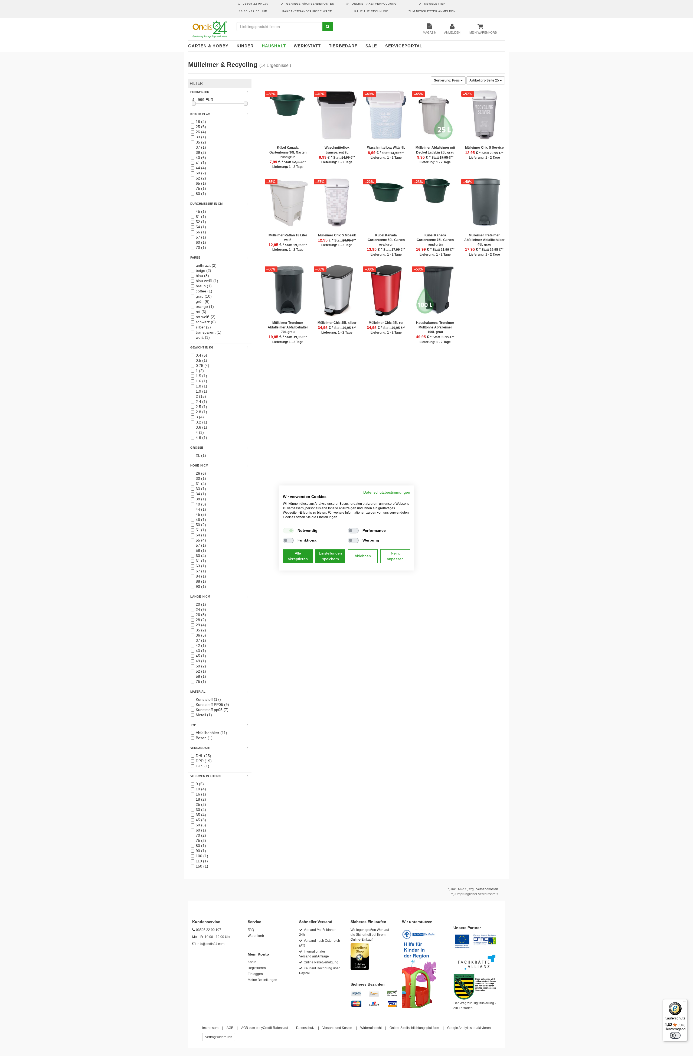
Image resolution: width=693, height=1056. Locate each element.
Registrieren (257, 968)
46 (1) (201, 520)
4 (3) (200, 432)
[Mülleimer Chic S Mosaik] (337, 205)
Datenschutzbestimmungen (386, 492)
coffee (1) (204, 291)
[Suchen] (327, 26)
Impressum (210, 1028)
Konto (252, 962)
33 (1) (201, 137)
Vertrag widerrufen (218, 1037)
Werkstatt (307, 46)
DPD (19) (204, 761)
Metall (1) (204, 715)
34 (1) (201, 494)
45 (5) (201, 514)
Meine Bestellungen (262, 980)
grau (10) (204, 296)
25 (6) (201, 127)
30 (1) (201, 478)
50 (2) (201, 173)
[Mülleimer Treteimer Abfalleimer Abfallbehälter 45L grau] (484, 205)
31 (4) (201, 483)
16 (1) (201, 794)
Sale (371, 46)
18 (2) (201, 799)
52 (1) (201, 222)
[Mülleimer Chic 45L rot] (386, 293)
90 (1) (201, 586)
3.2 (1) (201, 422)
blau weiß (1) (207, 281)
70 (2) (201, 835)
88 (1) (201, 581)
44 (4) (201, 168)
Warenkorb (256, 936)
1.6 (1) (201, 381)
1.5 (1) (201, 376)
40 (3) (201, 504)
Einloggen (255, 974)
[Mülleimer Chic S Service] (484, 117)
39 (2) (201, 152)
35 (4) (201, 815)
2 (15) (201, 396)
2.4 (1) (201, 401)
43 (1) (201, 651)
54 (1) (201, 227)
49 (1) (201, 661)
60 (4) (201, 556)
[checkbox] (288, 530)
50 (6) (201, 825)
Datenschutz (305, 1028)
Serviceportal (403, 46)
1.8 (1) (201, 386)
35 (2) (201, 142)
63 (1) (201, 566)
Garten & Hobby (208, 46)
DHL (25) (203, 756)
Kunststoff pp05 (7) (212, 710)
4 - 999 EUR (202, 100)
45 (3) (201, 820)
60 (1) (201, 242)
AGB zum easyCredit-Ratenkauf (264, 1028)
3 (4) (200, 417)
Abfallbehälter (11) (211, 733)
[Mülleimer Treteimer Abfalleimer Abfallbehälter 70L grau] (288, 293)
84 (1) (201, 576)
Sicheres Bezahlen (368, 984)
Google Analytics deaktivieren (469, 1028)
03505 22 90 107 (208, 930)
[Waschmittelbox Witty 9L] (386, 117)
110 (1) (202, 861)
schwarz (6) (206, 322)
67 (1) (201, 571)
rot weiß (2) (205, 317)
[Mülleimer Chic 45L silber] (337, 293)
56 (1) (201, 232)
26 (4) (201, 132)
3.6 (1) (201, 427)
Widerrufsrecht (371, 1028)
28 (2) (201, 620)
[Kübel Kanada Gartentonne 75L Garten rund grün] (435, 205)
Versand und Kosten (337, 1028)
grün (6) (203, 301)
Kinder (245, 46)
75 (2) (201, 840)
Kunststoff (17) (208, 699)
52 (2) (201, 178)
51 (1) (201, 217)
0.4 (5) (201, 355)
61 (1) (201, 561)
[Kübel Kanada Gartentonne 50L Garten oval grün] (386, 205)
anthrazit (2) (206, 265)
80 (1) (201, 193)
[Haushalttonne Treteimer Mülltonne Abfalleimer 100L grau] (435, 293)
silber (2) (203, 327)
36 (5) (201, 635)
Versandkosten (487, 889)
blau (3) (202, 276)
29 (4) (201, 625)
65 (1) (201, 183)
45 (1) (201, 211)
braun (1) (204, 286)
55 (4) (201, 540)
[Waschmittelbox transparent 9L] (337, 117)
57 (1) (201, 237)
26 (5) (201, 615)
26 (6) (201, 473)
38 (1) (201, 499)
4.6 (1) (201, 437)
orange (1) (205, 306)
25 (484, 80)
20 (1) (201, 604)
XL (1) (201, 455)
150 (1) (202, 866)
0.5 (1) (201, 360)
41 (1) (201, 163)
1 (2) (200, 371)
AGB (230, 1028)
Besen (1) (204, 738)
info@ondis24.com (210, 944)
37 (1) (201, 147)
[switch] (675, 1035)
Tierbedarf (343, 46)
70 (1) (201, 247)
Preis (447, 80)
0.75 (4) (202, 365)
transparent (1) (208, 332)
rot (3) (201, 312)
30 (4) (201, 809)
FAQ (251, 930)
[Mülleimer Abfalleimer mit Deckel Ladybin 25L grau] (435, 117)
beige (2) (203, 270)
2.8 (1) (201, 412)
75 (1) (201, 188)
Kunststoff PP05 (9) (212, 704)
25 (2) (201, 804)
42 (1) (201, 645)
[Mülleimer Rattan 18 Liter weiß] (288, 205)
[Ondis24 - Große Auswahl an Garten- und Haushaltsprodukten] (209, 29)
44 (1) (201, 509)
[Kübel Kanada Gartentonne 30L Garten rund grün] (288, 117)
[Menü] (684, 1002)
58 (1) (201, 550)
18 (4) (201, 121)
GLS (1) (202, 766)
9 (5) (200, 784)
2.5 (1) (201, 407)
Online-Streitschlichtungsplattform (414, 1028)
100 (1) (202, 856)
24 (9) (201, 609)
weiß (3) (203, 337)
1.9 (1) (201, 391)
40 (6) (201, 157)
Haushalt (274, 46)
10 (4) (201, 789)
